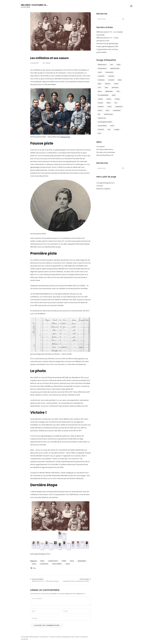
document (111, 80)
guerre (99, 91)
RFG (99, 114)
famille (64, 561)
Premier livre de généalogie (107, 43)
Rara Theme (75, 637)
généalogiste (82, 561)
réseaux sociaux (108, 114)
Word (99, 133)
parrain (100, 110)
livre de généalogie (103, 95)
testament (101, 129)
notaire (109, 106)
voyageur (116, 129)
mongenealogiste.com (105, 183)
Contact (99, 186)
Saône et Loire (102, 118)
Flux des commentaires (105, 152)
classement (101, 76)
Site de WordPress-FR (104, 155)
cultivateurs (101, 80)
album (42, 561)
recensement (44, 564)
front (99, 87)
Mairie (113, 95)
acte (111, 64)
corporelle (111, 76)
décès (119, 80)
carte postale (109, 72)
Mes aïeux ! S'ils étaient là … (34, 5)
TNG (109, 129)
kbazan (48, 63)
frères (72, 561)
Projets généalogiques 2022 (107, 46)
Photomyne (65, 137)
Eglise (99, 83)
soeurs (68, 564)
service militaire (57, 564)
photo (34, 564)
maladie (100, 99)
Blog (34, 568)
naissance (100, 106)
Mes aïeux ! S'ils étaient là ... (40, 637)
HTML (118, 91)
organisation (118, 106)
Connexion (100, 146)
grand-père (115, 87)
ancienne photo (53, 561)
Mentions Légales (103, 189)
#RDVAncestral (102, 64)
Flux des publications (104, 149)
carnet (100, 72)
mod (115, 103)
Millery (108, 103)
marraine (100, 103)
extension (107, 83)
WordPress (24, 639)
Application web (114, 68)
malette (108, 99)
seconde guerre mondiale (105, 122)
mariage (117, 99)
